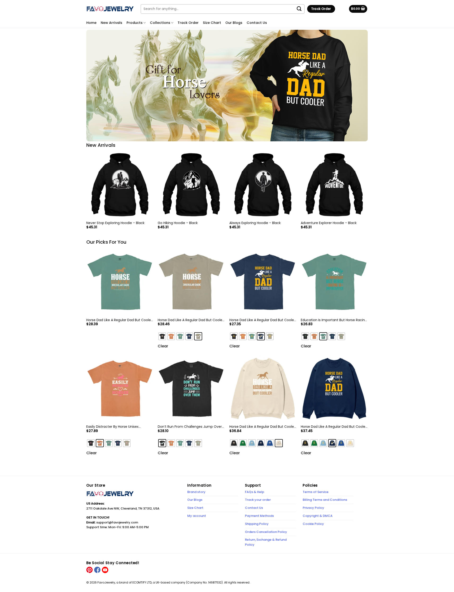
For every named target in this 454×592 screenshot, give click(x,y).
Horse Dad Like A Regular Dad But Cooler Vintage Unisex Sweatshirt (262, 426)
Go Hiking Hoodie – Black (178, 223)
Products (135, 22)
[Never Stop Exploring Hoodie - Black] (119, 184)
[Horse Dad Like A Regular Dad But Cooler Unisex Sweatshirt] (334, 388)
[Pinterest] (89, 569)
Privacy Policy (313, 508)
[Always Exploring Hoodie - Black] (262, 184)
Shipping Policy (257, 524)
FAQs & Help (254, 492)
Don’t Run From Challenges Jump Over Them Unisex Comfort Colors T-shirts (190, 426)
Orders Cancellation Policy (266, 532)
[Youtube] (104, 569)
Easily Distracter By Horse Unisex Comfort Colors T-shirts (112, 426)
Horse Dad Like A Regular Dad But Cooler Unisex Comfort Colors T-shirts (262, 320)
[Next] (367, 194)
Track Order (188, 22)
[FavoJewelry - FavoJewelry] (110, 8)
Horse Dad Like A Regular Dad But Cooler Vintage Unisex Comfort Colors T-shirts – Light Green (119, 320)
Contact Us (257, 22)
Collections (160, 22)
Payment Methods (259, 516)
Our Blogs (233, 22)
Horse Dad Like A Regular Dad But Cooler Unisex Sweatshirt (334, 426)
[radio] (162, 336)
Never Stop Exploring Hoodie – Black (115, 223)
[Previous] (86, 194)
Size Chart (212, 22)
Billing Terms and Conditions (325, 499)
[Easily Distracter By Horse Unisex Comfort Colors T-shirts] (119, 388)
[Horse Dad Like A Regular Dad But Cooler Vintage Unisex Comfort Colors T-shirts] (191, 281)
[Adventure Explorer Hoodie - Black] (334, 184)
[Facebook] (96, 569)
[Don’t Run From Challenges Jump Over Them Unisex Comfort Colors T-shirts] (191, 388)
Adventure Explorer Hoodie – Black (329, 223)
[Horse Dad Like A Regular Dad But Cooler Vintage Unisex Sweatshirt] (262, 388)
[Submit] (301, 9)
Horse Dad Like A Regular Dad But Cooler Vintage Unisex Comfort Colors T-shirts (190, 320)
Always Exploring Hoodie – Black (255, 223)
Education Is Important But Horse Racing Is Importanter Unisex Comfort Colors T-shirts (334, 320)
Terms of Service (315, 492)
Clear (163, 346)
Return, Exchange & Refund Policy (266, 542)
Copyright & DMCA (317, 516)
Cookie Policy (313, 524)
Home (91, 22)
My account (196, 516)
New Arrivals (111, 22)
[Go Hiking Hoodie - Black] (191, 184)
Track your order (258, 499)
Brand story (196, 492)
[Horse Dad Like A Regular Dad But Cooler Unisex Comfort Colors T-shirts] (262, 281)
